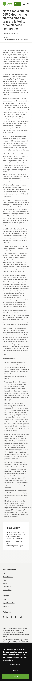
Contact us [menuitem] (6, 606)
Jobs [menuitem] (4, 580)
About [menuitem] (4, 573)
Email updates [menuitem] (7, 590)
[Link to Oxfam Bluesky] (20, 617)
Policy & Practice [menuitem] (8, 577)
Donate (17, 4)
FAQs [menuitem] (4, 600)
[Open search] (28, 3)
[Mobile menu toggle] (24, 4)
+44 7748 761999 (17, 538)
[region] (16, 662)
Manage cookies (15, 664)
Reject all (15, 670)
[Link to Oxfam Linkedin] (16, 617)
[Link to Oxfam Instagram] (7, 617)
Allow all (15, 677)
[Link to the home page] (7, 4)
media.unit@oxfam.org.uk (14, 546)
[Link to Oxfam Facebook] (12, 617)
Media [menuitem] (5, 583)
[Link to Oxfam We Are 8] (4, 617)
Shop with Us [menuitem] (7, 586)
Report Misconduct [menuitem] (8, 603)
